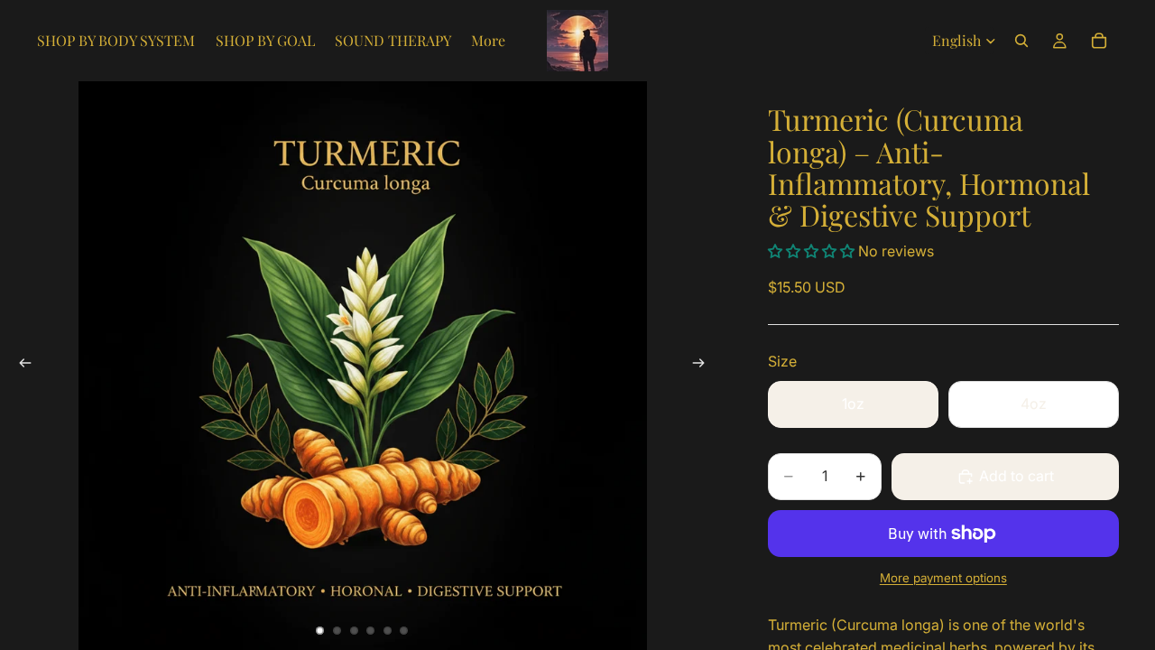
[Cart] (1099, 40)
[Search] (1021, 40)
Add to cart (1016, 476)
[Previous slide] (20, 365)
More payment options (943, 578)
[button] (813, 251)
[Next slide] (705, 365)
